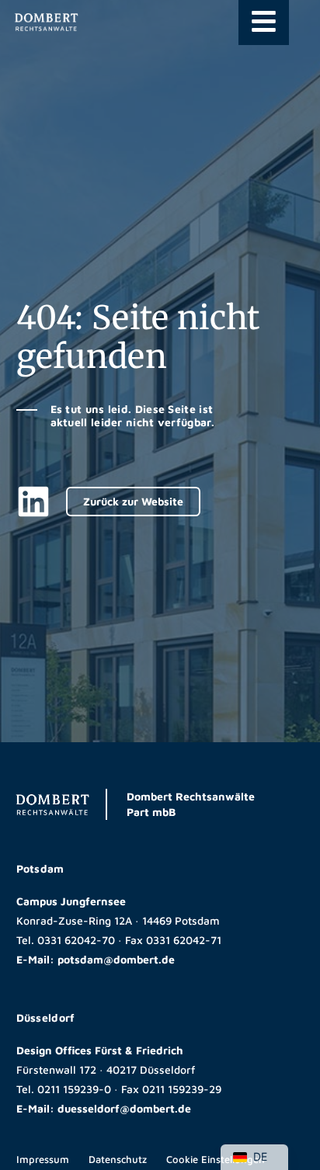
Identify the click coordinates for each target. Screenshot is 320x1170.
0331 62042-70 (76, 939)
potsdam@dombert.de (116, 959)
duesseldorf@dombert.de (124, 1108)
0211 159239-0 (74, 1088)
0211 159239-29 (181, 1088)
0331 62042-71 (183, 939)
